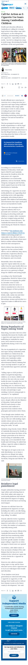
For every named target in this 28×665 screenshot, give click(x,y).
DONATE (14, 615)
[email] (18, 84)
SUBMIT (14, 655)
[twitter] (10, 84)
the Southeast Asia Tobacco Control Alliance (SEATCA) (12, 232)
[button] (19, 87)
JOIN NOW (14, 633)
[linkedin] (12, 84)
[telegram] (15, 84)
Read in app (4, 1)
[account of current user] (24, 8)
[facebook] (7, 84)
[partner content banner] (14, 152)
